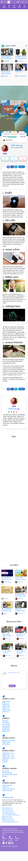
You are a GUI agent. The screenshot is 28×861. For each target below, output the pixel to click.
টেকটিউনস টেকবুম (6, 706)
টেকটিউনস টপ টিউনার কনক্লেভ (8, 740)
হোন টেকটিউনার (5, 722)
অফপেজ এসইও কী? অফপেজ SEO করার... (20, 653)
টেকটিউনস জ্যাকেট (6, 701)
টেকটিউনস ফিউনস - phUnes (8, 758)
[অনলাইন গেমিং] (21, 67)
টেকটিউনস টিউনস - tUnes (8, 753)
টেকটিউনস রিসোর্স (6, 728)
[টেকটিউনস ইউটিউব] (12, 843)
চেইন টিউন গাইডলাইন (7, 773)
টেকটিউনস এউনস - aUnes (8, 756)
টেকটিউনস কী (5, 721)
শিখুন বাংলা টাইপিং (6, 724)
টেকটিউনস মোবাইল (11, 839)
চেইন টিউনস (5, 762)
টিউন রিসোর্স (4, 776)
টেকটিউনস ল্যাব (5, 708)
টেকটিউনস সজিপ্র (6, 729)
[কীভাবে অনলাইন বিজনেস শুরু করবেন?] (7, 629)
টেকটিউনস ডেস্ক (5, 703)
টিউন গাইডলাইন (5, 771)
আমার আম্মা (6, 598)
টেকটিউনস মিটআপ (6, 742)
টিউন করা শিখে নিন (6, 726)
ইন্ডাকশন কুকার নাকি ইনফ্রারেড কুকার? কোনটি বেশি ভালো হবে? (20, 596)
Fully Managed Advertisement (9, 822)
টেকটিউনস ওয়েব (4, 839)
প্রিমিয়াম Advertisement (7, 818)
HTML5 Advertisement (8, 811)
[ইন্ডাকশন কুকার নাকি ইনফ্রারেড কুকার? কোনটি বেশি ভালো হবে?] (21, 589)
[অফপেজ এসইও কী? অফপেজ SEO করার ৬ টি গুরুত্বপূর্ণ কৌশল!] (21, 646)
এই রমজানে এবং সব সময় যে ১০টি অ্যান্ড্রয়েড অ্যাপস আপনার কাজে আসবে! (20, 58)
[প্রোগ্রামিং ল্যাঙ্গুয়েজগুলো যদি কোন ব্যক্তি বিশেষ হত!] (7, 52)
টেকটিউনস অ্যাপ (17, 839)
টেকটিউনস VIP (5, 787)
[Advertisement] (14, 26)
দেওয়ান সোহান (20, 613)
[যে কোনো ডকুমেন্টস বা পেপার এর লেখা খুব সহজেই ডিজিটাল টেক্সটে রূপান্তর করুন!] (7, 646)
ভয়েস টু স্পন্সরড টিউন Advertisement (10, 815)
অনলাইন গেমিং (18, 72)
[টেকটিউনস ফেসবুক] (3, 843)
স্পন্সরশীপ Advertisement (8, 820)
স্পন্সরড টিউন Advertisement (9, 813)
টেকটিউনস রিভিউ (6, 705)
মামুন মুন (5, 613)
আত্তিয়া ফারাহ (20, 582)
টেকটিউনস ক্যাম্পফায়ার (7, 790)
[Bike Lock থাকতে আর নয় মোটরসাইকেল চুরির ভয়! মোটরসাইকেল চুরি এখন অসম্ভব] (7, 604)
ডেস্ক (9, 7)
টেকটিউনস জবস (5, 712)
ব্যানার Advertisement (7, 808)
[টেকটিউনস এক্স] (9, 843)
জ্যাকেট (4, 7)
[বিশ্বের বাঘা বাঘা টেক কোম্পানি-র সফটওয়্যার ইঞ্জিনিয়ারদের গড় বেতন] (7, 67)
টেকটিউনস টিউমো (6, 744)
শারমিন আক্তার (15, 145)
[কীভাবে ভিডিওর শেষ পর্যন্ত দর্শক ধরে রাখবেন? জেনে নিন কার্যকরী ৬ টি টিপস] (21, 629)
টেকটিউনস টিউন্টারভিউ (7, 785)
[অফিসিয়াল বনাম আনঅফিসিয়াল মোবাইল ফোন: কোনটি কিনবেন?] (21, 604)
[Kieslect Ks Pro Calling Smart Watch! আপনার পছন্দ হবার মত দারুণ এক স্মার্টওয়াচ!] (21, 573)
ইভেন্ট (19, 7)
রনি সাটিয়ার (6, 76)
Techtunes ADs (8, 797)
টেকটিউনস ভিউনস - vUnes (8, 755)
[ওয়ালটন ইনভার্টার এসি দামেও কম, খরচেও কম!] (7, 573)
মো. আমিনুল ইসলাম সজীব (22, 76)
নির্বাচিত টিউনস (5, 760)
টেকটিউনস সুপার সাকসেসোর (8, 789)
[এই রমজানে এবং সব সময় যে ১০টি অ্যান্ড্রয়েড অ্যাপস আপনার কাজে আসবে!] (21, 52)
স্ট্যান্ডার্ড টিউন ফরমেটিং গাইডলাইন (9, 774)
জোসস (22, 166)
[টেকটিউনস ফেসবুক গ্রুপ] (6, 843)
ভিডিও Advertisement (7, 810)
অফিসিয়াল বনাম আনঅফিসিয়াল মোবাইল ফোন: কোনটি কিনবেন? (20, 610)
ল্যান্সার (14, 7)
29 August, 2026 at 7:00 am (14, 672)
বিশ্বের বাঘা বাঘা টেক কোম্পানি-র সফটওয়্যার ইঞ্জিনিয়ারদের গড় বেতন (6, 73)
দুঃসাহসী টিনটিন (6, 61)
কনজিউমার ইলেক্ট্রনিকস (12, 136)
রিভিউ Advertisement (7, 816)
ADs (24, 7)
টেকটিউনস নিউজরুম (6, 710)
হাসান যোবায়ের (20, 61)
